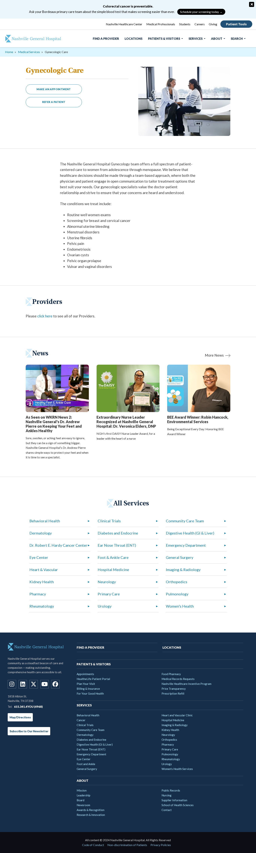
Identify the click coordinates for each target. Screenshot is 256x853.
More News (214, 355)
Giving (213, 24)
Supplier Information (174, 800)
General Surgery (179, 557)
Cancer (81, 720)
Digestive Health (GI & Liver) (190, 533)
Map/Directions (20, 717)
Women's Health (180, 606)
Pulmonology (177, 594)
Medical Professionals (160, 24)
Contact (167, 810)
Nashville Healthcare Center (124, 24)
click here (44, 316)
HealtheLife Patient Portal (93, 679)
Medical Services (29, 52)
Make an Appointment (54, 89)
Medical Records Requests (178, 679)
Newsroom (83, 805)
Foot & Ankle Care (113, 557)
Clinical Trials (109, 521)
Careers (200, 24)
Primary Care (109, 594)
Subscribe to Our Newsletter (29, 731)
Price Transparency (174, 688)
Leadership (83, 795)
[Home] (30, 39)
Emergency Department (186, 545)
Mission (82, 790)
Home (9, 52)
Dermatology (40, 533)
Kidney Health (41, 581)
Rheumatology (41, 606)
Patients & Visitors (164, 38)
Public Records (171, 790)
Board (80, 800)
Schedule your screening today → (201, 11)
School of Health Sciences (178, 805)
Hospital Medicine (113, 569)
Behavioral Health (44, 521)
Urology (105, 606)
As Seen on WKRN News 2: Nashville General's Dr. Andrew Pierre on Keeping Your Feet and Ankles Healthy (54, 424)
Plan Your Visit (86, 683)
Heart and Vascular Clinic (177, 715)
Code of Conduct (93, 845)
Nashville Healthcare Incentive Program (186, 683)
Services (196, 38)
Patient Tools (236, 24)
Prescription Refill (173, 693)
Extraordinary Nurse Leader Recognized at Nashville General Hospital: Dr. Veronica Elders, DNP (126, 421)
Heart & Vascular (43, 569)
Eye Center (38, 557)
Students (184, 24)
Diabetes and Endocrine (118, 533)
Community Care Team (185, 521)
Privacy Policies (160, 845)
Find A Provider (106, 38)
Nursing (166, 795)
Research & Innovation (91, 814)
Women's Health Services (177, 769)
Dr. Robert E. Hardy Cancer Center (58, 545)
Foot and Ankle (86, 764)
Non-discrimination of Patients (127, 845)
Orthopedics (176, 581)
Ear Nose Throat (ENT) (117, 545)
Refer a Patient (53, 101)
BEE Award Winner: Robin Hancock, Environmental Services (197, 419)
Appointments (85, 674)
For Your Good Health (90, 693)
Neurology (107, 581)
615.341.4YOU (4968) (28, 706)
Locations (133, 38)
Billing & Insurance (88, 688)
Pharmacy (37, 594)
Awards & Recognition (90, 810)
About (217, 38)
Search (237, 38)
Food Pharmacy (171, 674)
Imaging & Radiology (183, 569)
